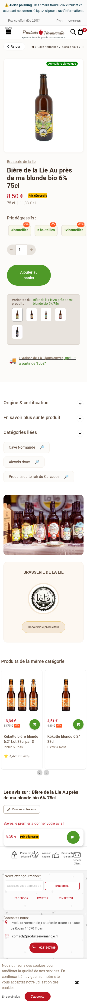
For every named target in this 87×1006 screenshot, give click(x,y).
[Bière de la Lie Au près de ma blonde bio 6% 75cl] (17, 314)
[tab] (43, 403)
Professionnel (60, 21)
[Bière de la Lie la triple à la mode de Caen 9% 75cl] (60, 314)
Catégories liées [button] (20, 432)
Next (46, 772)
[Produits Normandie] (43, 32)
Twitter (42, 898)
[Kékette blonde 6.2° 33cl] (65, 695)
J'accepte (38, 996)
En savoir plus (11, 996)
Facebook (21, 898)
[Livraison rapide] (35, 854)
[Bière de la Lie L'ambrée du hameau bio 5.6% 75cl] (31, 314)
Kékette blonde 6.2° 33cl (63, 739)
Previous (39, 772)
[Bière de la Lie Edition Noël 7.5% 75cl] (17, 331)
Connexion (74, 20)
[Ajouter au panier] (34, 724)
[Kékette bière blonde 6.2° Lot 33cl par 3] (22, 695)
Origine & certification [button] (25, 402)
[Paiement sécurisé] (15, 854)
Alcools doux (19, 462)
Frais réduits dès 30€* (23, 20)
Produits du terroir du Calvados (34, 476)
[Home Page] (32, 47)
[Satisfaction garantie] (56, 854)
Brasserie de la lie (21, 161)
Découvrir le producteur (43, 627)
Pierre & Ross (13, 747)
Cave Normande (22, 447)
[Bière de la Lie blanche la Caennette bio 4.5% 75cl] (46, 314)
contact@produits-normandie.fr (35, 936)
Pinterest (66, 898)
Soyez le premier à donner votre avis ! (33, 823)
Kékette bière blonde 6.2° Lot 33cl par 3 (21, 739)
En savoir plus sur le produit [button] (31, 417)
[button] (14, 46)
